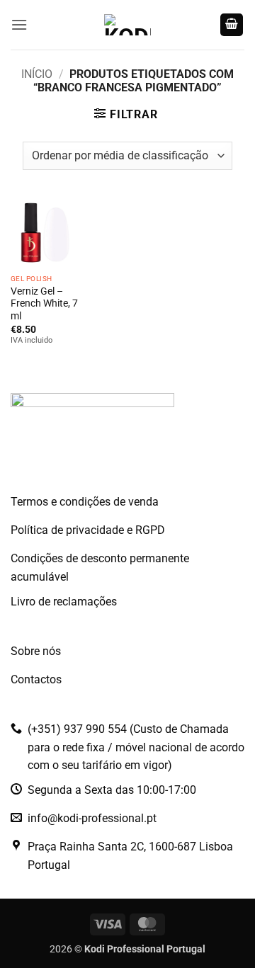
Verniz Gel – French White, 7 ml (44, 303)
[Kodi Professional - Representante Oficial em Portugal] (127, 25)
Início (36, 74)
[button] (19, 24)
